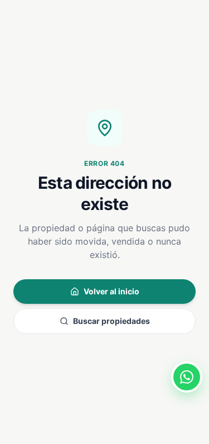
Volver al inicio (111, 291)
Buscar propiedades (111, 321)
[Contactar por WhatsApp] (186, 377)
